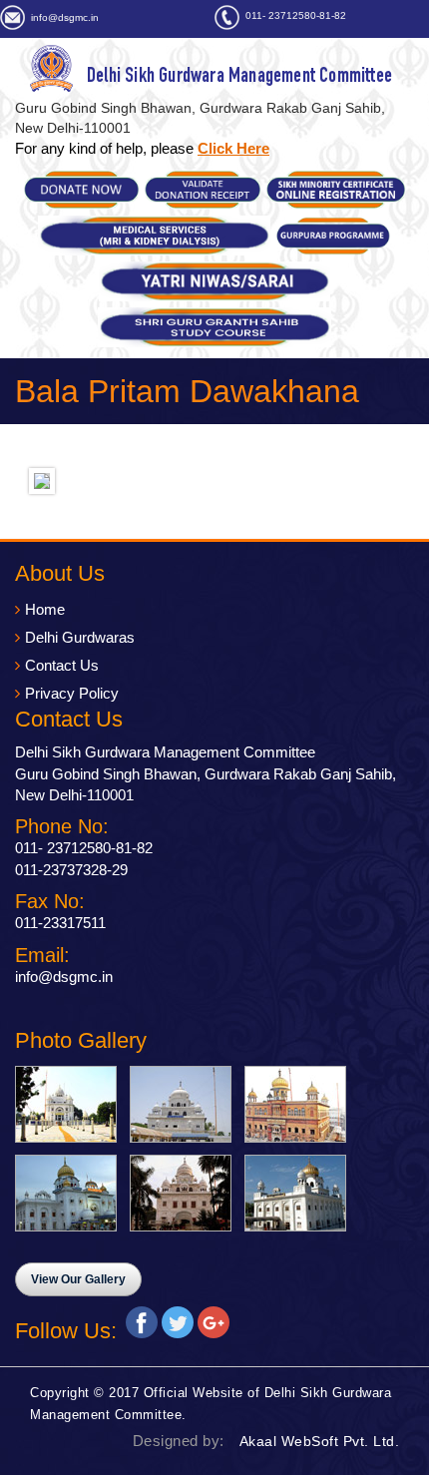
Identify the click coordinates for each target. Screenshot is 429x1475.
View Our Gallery (78, 1279)
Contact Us (62, 665)
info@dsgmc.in (65, 17)
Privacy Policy (72, 693)
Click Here (233, 148)
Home (45, 609)
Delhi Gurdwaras (80, 637)
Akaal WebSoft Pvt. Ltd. (319, 1441)
